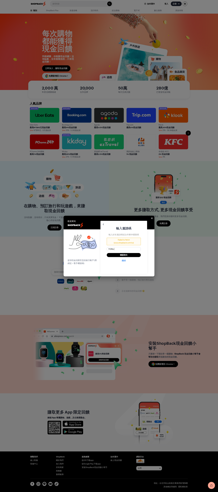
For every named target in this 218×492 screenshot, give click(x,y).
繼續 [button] (124, 260)
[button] (103, 224)
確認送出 (124, 255)
